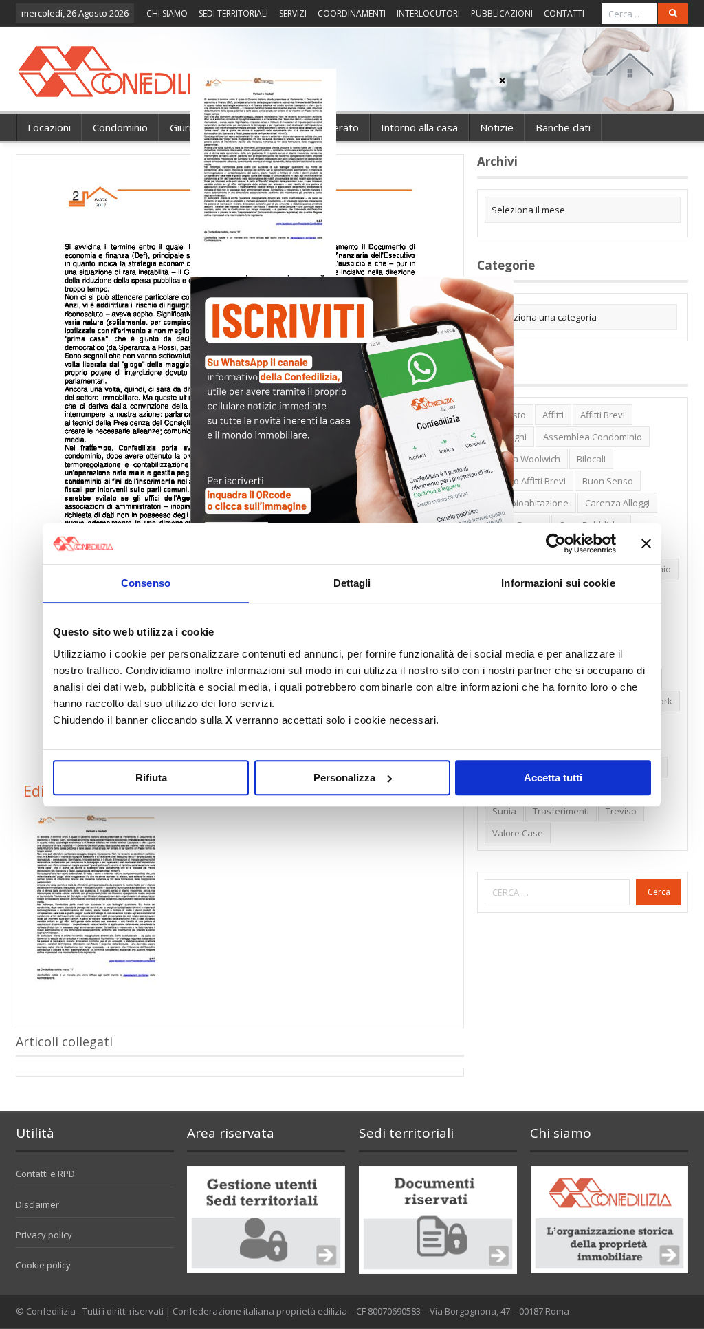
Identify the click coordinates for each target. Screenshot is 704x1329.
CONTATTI (564, 13)
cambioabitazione (530, 503)
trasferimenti (561, 811)
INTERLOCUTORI (428, 13)
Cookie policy (43, 1265)
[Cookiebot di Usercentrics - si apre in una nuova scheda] (556, 543)
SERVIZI (293, 13)
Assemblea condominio (592, 437)
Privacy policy (44, 1235)
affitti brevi (602, 415)
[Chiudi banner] (646, 543)
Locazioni (49, 127)
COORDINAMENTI (352, 13)
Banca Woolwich (526, 459)
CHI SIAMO (167, 13)
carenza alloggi (617, 503)
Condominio (120, 127)
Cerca (659, 892)
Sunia (504, 811)
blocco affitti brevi (529, 481)
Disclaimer (37, 1204)
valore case (517, 833)
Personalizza (344, 778)
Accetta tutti (553, 778)
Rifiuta (151, 778)
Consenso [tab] (145, 583)
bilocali (591, 459)
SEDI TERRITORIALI (233, 13)
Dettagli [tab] (352, 583)
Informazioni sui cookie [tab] (558, 583)
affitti (553, 415)
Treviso (621, 811)
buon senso (607, 481)
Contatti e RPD (45, 1173)
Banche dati (563, 127)
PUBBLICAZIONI (502, 13)
